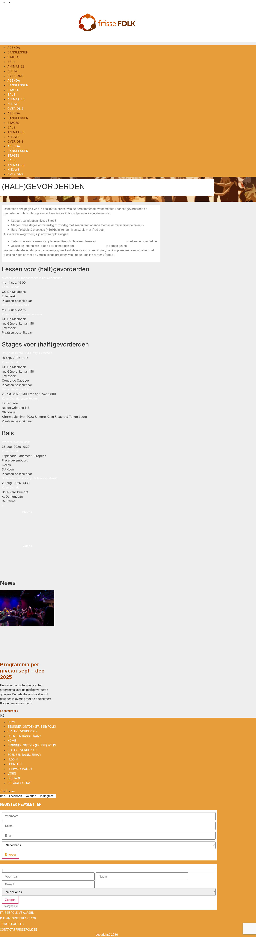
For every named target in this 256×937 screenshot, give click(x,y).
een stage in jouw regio (90, 246)
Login (5, 9)
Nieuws (13, 71)
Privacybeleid (10, 906)
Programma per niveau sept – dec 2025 (22, 671)
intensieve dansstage (111, 241)
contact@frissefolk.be (18, 929)
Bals (11, 62)
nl (1, 2)
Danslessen (17, 52)
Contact (18, 9)
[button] (3, 337)
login (13, 759)
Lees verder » (9, 711)
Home (11, 722)
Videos (27, 546)
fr (7, 2)
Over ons (15, 76)
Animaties (16, 66)
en (13, 2)
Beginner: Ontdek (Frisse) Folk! (31, 726)
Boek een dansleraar (24, 736)
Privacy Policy (20, 769)
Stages (13, 57)
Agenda (13, 48)
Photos (27, 512)
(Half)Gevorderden (22, 731)
